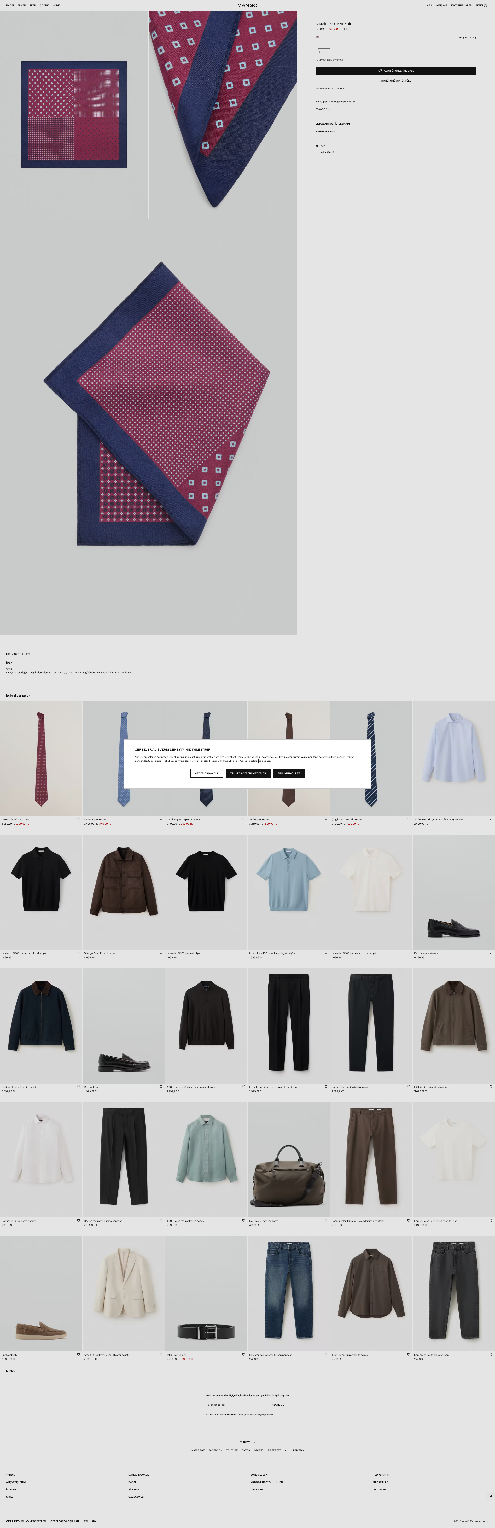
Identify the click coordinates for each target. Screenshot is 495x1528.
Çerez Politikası (249, 760)
